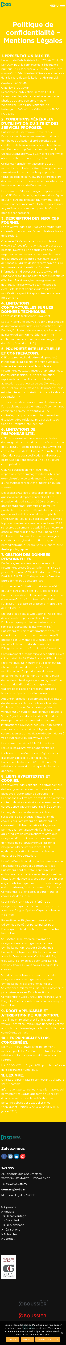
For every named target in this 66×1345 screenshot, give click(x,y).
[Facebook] (4, 1157)
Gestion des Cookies (48, 1339)
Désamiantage (16, 1216)
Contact (9, 1238)
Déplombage (15, 1225)
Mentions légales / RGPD (18, 1195)
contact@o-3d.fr (13, 1189)
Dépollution (14, 1220)
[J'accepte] (62, 1333)
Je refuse (27, 1339)
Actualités (10, 1234)
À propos (10, 1207)
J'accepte (12, 1339)
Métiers (9, 1211)
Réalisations (12, 1229)
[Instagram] (10, 1157)
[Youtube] (22, 1157)
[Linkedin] (16, 1157)
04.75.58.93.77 (17, 1183)
